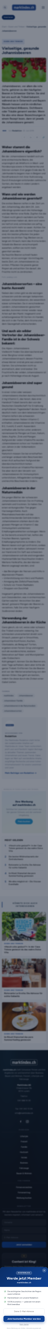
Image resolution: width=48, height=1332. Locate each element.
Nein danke (24, 1324)
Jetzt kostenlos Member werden (24, 1319)
